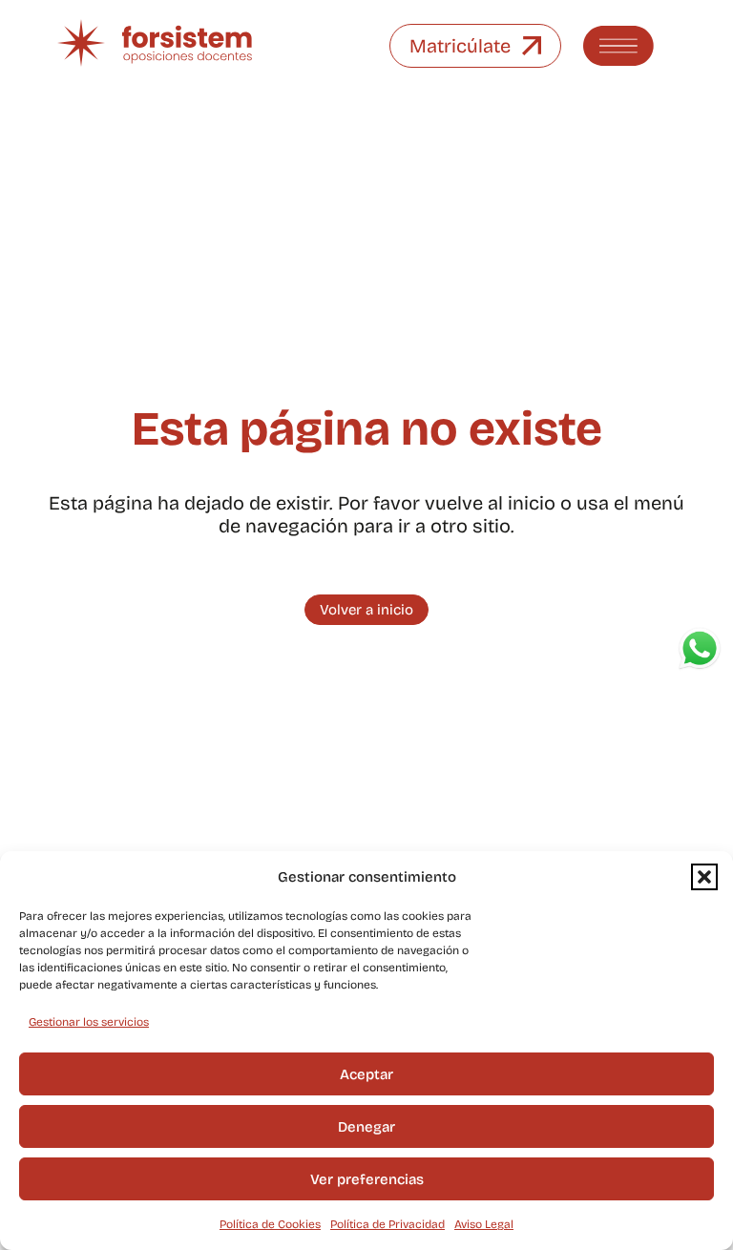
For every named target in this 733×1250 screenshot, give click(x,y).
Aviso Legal (483, 1224)
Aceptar (366, 1074)
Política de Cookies (270, 1224)
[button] (704, 876)
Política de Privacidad (387, 1224)
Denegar (366, 1126)
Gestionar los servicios (89, 1022)
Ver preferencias (367, 1179)
